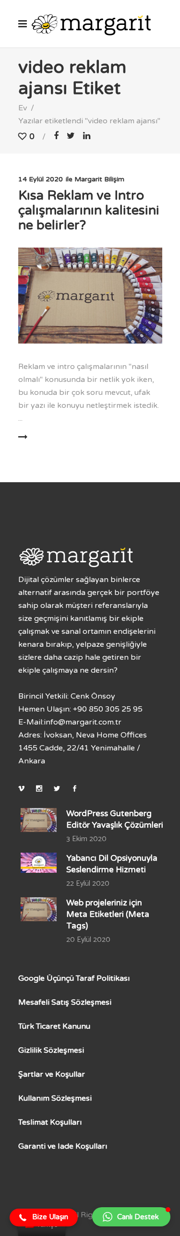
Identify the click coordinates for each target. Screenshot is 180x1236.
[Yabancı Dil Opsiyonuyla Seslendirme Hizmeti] (39, 863)
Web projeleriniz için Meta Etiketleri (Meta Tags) (107, 914)
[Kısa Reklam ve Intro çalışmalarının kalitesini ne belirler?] (90, 296)
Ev (22, 108)
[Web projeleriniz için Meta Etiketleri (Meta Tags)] (39, 909)
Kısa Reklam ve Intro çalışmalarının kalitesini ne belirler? (88, 210)
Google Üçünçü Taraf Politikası (74, 978)
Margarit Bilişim (99, 179)
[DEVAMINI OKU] (51, 437)
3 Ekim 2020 (86, 838)
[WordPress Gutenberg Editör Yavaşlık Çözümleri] (39, 820)
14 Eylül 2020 (40, 179)
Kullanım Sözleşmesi (55, 1098)
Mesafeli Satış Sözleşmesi (64, 1002)
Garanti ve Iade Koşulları (62, 1146)
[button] (44, 1218)
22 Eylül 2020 (87, 883)
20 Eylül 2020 (88, 939)
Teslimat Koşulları (50, 1122)
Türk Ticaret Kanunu (54, 1026)
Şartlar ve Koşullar (51, 1074)
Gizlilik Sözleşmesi (51, 1050)
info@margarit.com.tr (82, 722)
